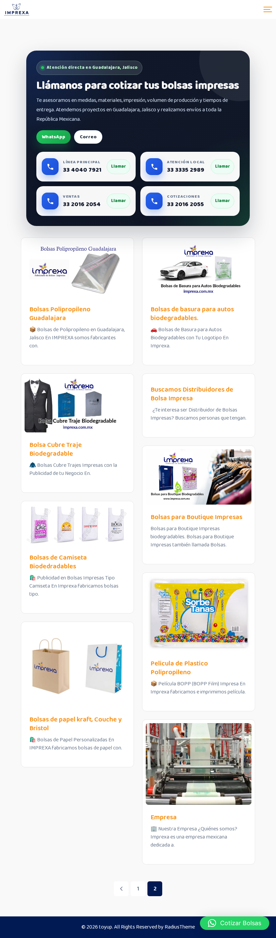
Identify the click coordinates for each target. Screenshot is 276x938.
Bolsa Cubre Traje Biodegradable (55, 449)
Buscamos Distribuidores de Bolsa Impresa (191, 394)
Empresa (163, 817)
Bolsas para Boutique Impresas (196, 517)
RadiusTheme (180, 927)
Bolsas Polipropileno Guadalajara (60, 313)
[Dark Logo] (16, 9)
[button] (234, 923)
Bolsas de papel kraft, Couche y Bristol (75, 724)
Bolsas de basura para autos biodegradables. (192, 313)
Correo (88, 137)
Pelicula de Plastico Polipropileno (179, 668)
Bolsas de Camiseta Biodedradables (58, 562)
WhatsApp (53, 137)
